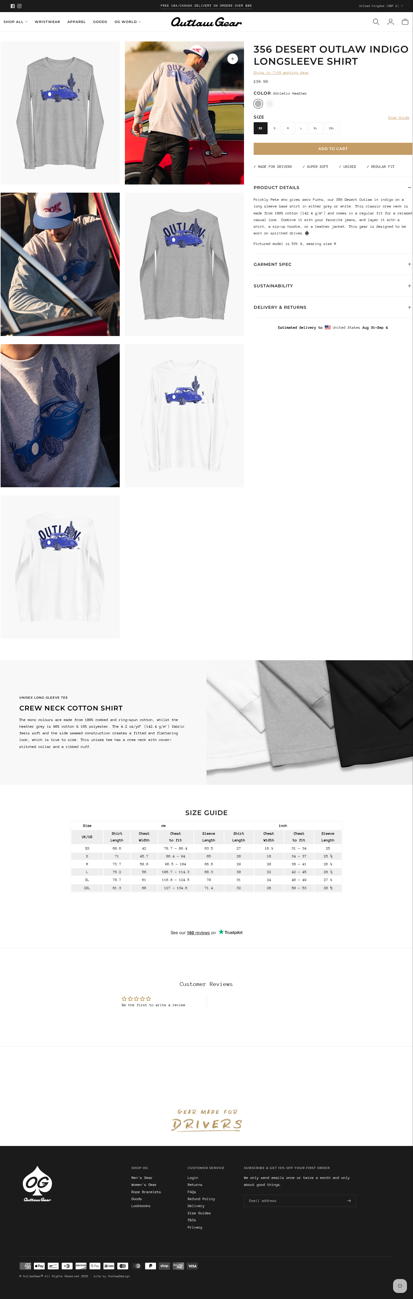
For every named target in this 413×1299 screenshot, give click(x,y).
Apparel (76, 22)
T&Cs (192, 1220)
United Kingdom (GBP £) (379, 6)
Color (262, 93)
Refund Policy (201, 1199)
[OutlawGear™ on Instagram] (19, 6)
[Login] (390, 21)
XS (260, 128)
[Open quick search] (376, 21)
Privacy (195, 1227)
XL (315, 128)
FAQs (192, 1192)
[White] (269, 103)
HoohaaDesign (119, 1276)
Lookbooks (141, 1206)
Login (193, 1178)
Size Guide (398, 117)
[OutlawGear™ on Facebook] (13, 6)
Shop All (14, 22)
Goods (100, 22)
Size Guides (199, 1213)
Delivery (196, 1206)
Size (259, 116)
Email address (262, 1194)
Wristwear (47, 22)
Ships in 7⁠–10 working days (281, 72)
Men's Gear (142, 1178)
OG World (126, 22)
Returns (195, 1185)
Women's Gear (144, 1185)
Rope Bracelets (146, 1192)
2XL (331, 128)
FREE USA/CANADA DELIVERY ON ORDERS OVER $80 (206, 6)
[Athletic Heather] (258, 103)
